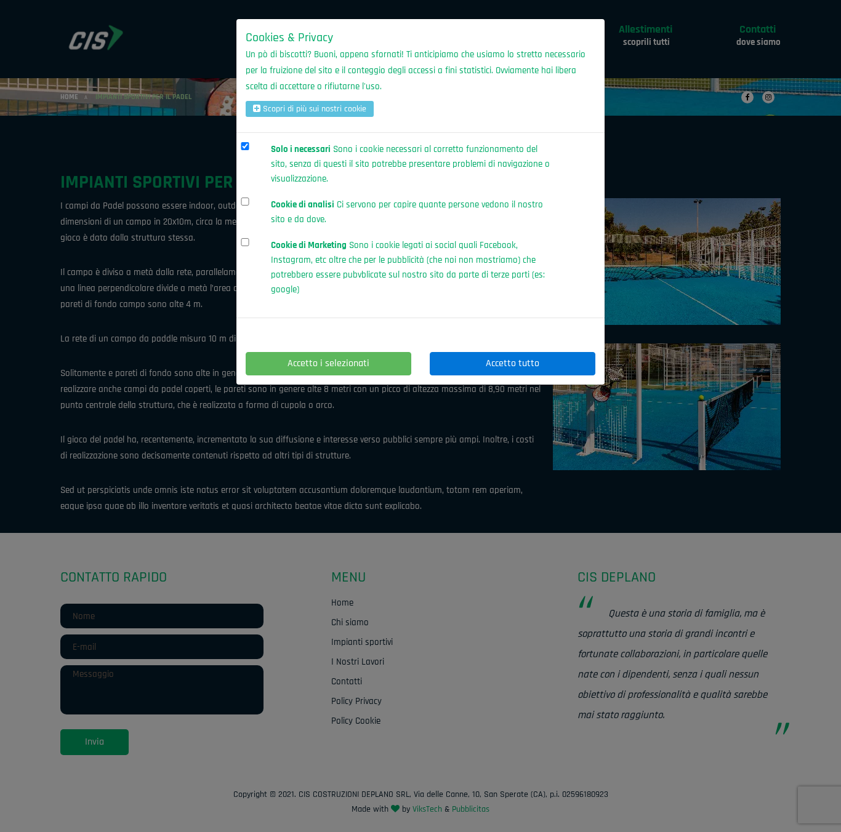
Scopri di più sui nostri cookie (313, 108)
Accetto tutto (512, 363)
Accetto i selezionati (328, 363)
